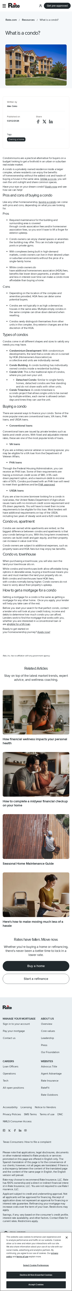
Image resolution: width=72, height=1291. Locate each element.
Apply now (51, 186)
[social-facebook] (38, 122)
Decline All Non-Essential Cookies (36, 1275)
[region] (36, 1261)
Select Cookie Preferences (36, 1265)
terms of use (22, 1256)
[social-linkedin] (51, 122)
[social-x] (44, 122)
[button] (4, 6)
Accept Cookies (36, 1284)
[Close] (66, 1237)
